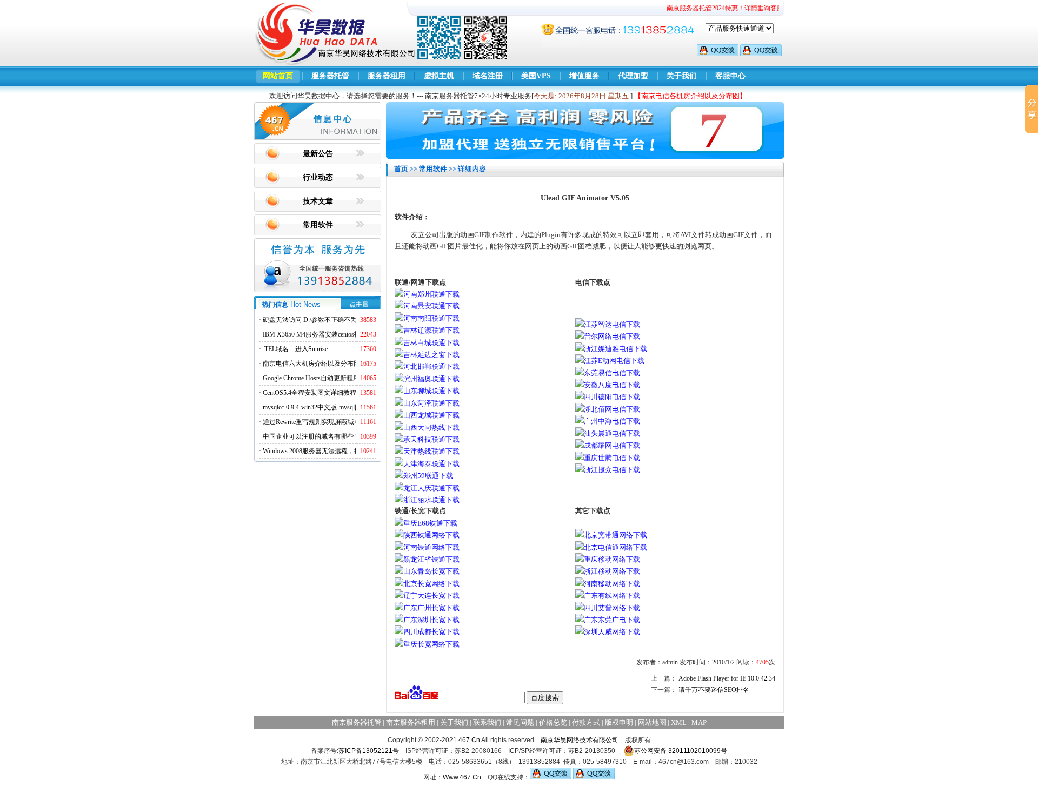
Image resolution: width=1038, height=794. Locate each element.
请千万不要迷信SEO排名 (713, 690)
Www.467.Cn (462, 777)
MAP (699, 722)
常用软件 (318, 225)
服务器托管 (330, 76)
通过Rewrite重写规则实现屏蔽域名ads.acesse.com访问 (337, 422)
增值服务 (584, 76)
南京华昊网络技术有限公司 (579, 740)
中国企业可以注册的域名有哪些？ (311, 436)
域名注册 (488, 76)
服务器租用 (386, 76)
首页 (401, 169)
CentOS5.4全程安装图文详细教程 (309, 392)
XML (679, 722)
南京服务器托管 (356, 722)
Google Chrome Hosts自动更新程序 (311, 378)
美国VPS (536, 76)
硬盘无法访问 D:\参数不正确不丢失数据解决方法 (332, 320)
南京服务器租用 (410, 722)
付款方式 (586, 722)
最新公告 (318, 154)
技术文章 (318, 201)
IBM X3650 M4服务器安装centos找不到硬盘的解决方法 (341, 334)
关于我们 (682, 76)
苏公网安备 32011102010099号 (680, 751)
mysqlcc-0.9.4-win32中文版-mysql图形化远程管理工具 (338, 407)
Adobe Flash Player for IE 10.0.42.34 (726, 678)
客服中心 (730, 76)
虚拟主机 (439, 76)
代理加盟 (633, 76)
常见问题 (520, 722)
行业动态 (318, 177)
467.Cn (469, 740)
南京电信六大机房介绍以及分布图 (311, 363)
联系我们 (487, 722)
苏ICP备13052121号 (368, 751)
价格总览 (553, 722)
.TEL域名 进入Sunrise (295, 349)
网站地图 (652, 722)
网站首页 (278, 76)
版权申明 (619, 722)
